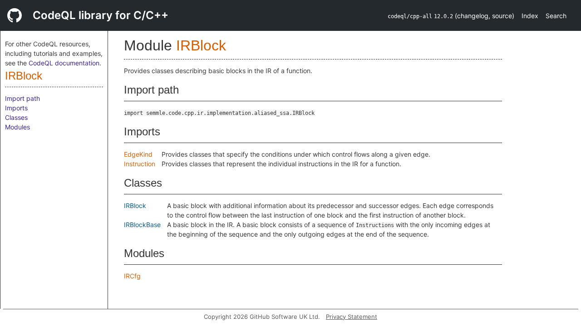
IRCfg (132, 276)
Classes (16, 117)
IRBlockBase (142, 224)
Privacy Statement (351, 316)
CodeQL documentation (64, 63)
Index (530, 16)
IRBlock (23, 75)
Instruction (139, 164)
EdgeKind (138, 154)
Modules (17, 127)
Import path (22, 98)
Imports (16, 108)
